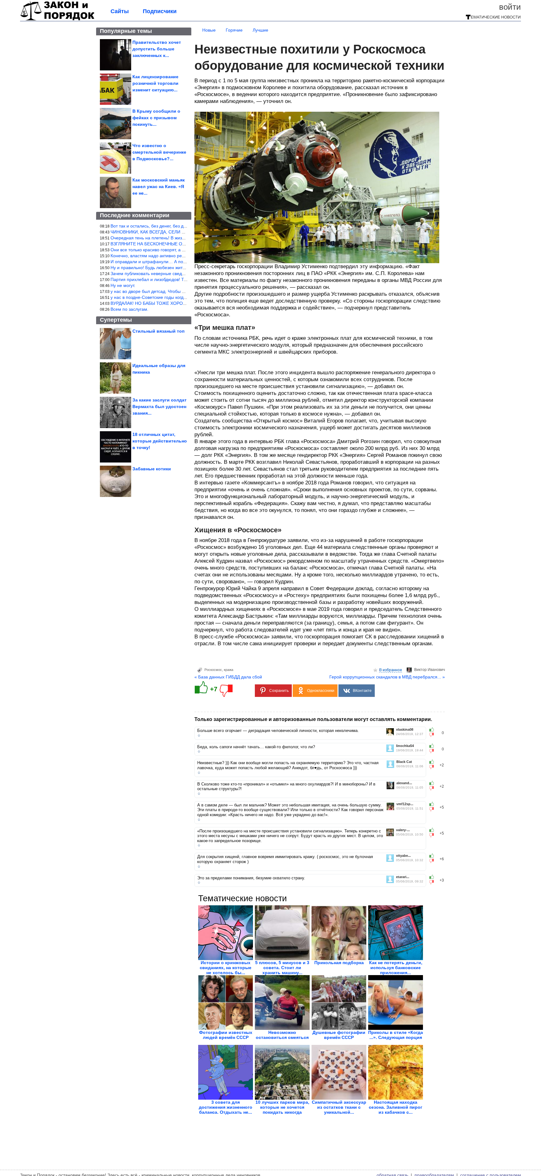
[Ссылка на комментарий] (199, 735)
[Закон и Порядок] (57, 19)
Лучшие (260, 30)
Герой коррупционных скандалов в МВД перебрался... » (387, 676)
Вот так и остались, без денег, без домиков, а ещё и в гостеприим (178, 225)
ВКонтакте (362, 690)
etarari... (402, 877)
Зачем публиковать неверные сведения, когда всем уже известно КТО (182, 273)
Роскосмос (213, 670)
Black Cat (404, 762)
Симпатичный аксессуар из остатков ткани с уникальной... (339, 1107)
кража (228, 670)
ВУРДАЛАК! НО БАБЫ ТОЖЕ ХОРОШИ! (151, 303)
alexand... (404, 783)
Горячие (234, 30)
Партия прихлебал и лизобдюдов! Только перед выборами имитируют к (184, 279)
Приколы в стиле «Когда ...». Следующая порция (395, 1035)
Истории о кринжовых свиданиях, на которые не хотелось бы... (225, 967)
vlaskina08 (404, 729)
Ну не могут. (123, 285)
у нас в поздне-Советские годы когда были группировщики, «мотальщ (182, 297)
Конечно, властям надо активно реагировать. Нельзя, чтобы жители (180, 255)
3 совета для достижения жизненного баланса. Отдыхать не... (225, 1107)
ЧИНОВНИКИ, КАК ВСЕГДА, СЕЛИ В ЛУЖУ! (155, 231)
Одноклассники (320, 690)
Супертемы (116, 320)
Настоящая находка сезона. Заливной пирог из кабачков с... (395, 1107)
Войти (510, 7)
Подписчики (160, 11)
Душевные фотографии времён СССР (338, 1035)
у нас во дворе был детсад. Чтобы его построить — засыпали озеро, (181, 291)
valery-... (403, 830)
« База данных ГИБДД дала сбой (228, 676)
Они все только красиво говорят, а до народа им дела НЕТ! (172, 249)
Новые (209, 30)
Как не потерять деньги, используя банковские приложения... (395, 967)
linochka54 (405, 746)
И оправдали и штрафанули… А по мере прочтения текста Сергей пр (182, 261)
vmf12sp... (404, 804)
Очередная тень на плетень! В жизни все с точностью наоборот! (177, 237)
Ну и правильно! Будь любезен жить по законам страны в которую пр (182, 267)
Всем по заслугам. (129, 309)
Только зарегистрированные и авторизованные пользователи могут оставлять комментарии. (313, 719)
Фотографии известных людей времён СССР (225, 1035)
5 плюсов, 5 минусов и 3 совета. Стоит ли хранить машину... (282, 967)
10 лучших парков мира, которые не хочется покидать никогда (282, 1107)
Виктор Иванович (429, 669)
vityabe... (403, 855)
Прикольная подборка (339, 962)
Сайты (120, 11)
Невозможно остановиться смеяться (282, 1035)
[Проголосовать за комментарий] (433, 735)
